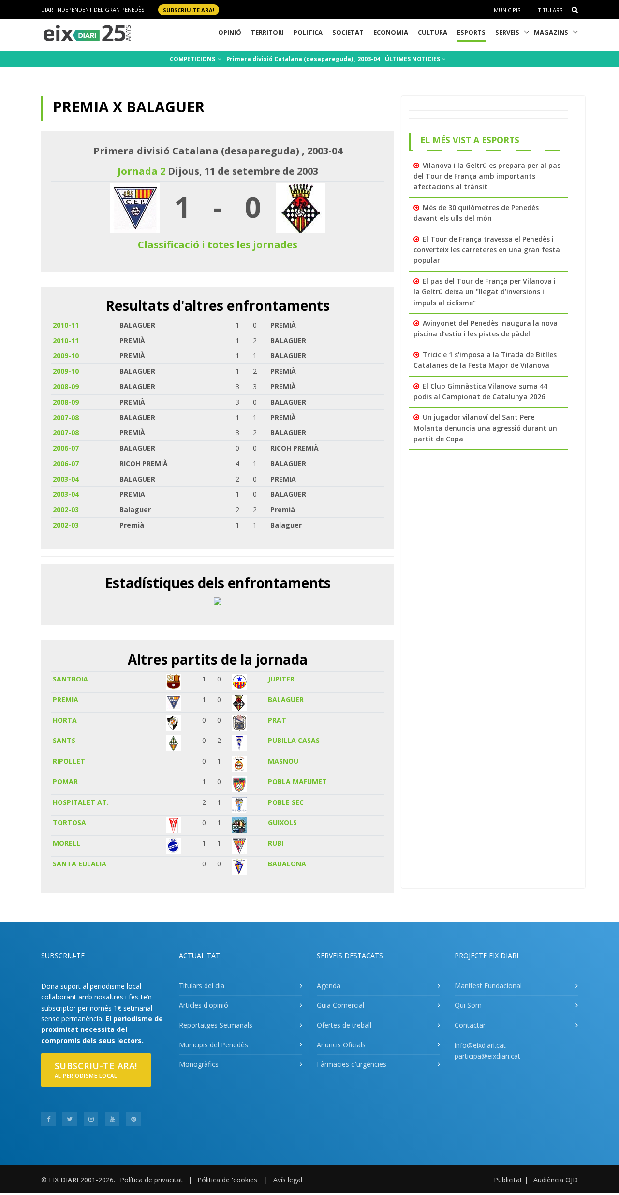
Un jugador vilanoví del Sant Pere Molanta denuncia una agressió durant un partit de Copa (485, 427)
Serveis (507, 32)
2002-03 (66, 509)
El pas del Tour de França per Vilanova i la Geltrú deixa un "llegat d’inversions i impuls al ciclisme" (484, 291)
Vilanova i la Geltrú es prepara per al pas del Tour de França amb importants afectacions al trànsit (486, 176)
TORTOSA (69, 822)
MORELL (66, 842)
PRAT (277, 720)
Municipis (507, 10)
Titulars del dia (201, 985)
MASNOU (283, 761)
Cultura (432, 32)
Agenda (328, 985)
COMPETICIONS (193, 59)
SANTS (64, 740)
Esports (471, 32)
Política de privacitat (151, 1179)
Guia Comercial (340, 1005)
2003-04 (66, 479)
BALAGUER (286, 699)
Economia (390, 32)
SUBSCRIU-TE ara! (188, 9)
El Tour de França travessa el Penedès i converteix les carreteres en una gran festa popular (486, 249)
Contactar (470, 1024)
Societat (348, 32)
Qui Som (468, 1005)
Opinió (229, 32)
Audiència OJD (555, 1179)
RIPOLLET (69, 761)
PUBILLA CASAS (294, 740)
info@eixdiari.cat (480, 1045)
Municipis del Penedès (213, 1044)
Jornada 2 (141, 171)
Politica (308, 32)
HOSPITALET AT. (81, 802)
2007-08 (66, 417)
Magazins (551, 32)
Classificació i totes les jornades (217, 244)
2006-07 (66, 448)
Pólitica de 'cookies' (228, 1179)
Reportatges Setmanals (215, 1024)
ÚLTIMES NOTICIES (413, 59)
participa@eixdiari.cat (487, 1055)
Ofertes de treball (344, 1024)
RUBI (275, 842)
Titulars (550, 10)
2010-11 (66, 325)
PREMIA (65, 699)
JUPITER (281, 678)
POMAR (65, 781)
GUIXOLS (282, 822)
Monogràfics (199, 1064)
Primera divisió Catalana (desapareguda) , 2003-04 (303, 59)
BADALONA (287, 863)
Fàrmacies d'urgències (351, 1064)
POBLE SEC (286, 802)
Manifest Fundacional (488, 985)
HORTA (65, 720)
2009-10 (66, 355)
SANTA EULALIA (79, 863)
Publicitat (508, 1179)
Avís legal (287, 1179)
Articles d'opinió (203, 1005)
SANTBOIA (70, 678)
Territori (267, 32)
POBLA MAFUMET (297, 781)
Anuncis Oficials (341, 1044)
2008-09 (66, 386)
